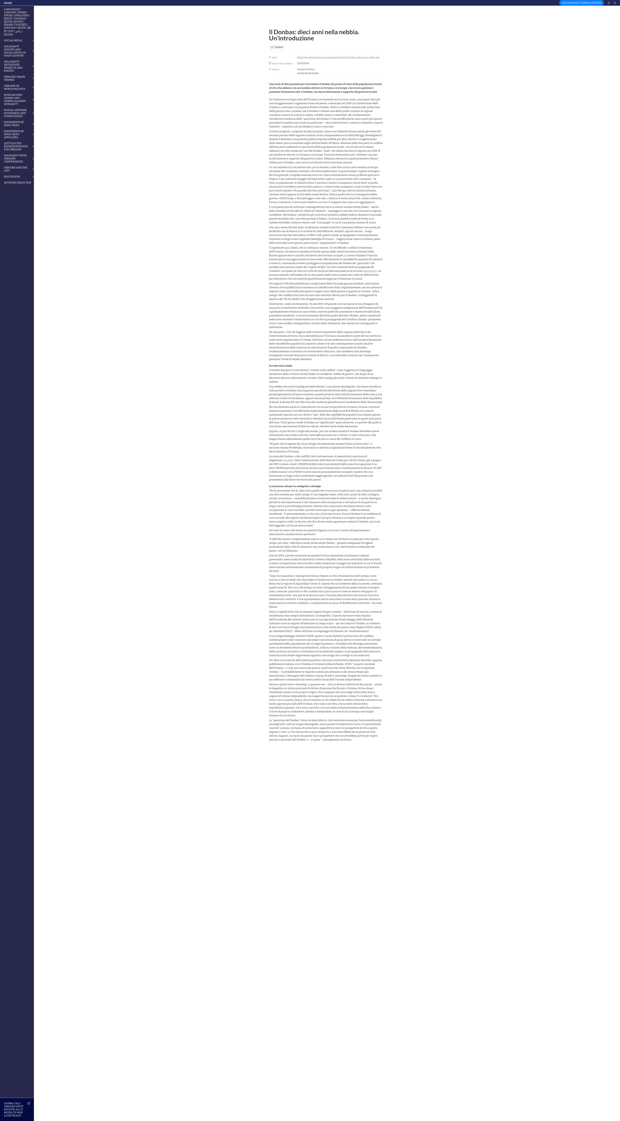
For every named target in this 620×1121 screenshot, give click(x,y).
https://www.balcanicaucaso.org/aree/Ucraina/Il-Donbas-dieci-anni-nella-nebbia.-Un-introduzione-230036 (339, 57)
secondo (288, 460)
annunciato (370, 270)
